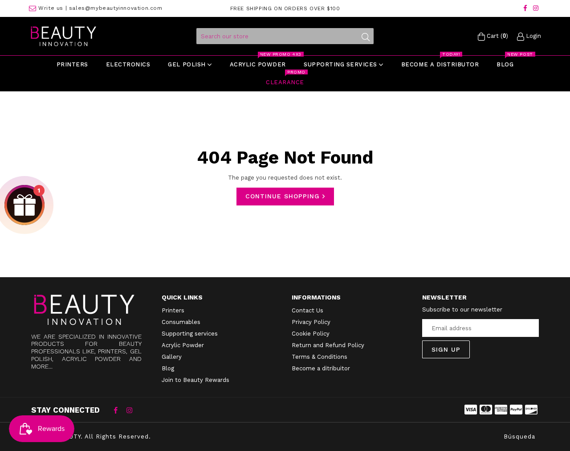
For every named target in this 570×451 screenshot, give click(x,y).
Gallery (172, 356)
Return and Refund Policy (328, 345)
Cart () (496, 36)
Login (532, 36)
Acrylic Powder (183, 345)
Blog (509, 62)
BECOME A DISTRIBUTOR (440, 62)
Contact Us (307, 310)
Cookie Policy (311, 333)
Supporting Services (341, 64)
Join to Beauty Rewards (195, 380)
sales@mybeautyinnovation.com (116, 8)
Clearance (285, 80)
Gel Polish (188, 64)
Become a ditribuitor (321, 368)
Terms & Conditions (319, 356)
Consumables (181, 322)
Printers (72, 64)
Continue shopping (283, 196)
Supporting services (190, 333)
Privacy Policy (311, 322)
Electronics (128, 64)
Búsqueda (519, 436)
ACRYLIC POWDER (262, 62)
